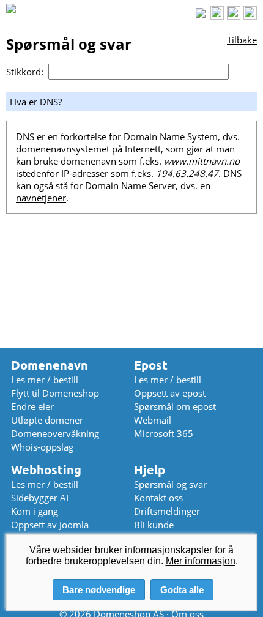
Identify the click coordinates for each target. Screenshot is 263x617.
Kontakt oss (158, 498)
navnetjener (41, 198)
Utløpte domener (47, 420)
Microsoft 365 (163, 433)
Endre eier (32, 406)
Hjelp (149, 470)
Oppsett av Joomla (50, 524)
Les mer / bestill (44, 379)
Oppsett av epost (170, 393)
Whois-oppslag (42, 447)
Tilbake (242, 40)
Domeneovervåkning (55, 433)
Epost (151, 365)
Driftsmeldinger (167, 511)
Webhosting (46, 470)
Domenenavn (49, 365)
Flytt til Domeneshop (55, 393)
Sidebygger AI (40, 498)
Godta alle (182, 590)
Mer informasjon (200, 561)
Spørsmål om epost (175, 406)
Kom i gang (34, 511)
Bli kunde (154, 524)
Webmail (152, 420)
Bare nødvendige (98, 590)
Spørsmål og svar (170, 484)
